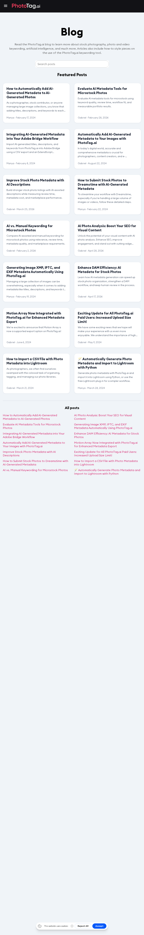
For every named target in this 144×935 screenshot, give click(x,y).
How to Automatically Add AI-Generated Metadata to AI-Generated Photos (30, 416)
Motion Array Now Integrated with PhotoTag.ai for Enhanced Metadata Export (106, 444)
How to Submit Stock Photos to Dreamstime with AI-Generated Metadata (35, 462)
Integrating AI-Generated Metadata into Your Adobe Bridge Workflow (33, 435)
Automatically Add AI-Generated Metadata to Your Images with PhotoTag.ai (34, 444)
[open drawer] (5, 6)
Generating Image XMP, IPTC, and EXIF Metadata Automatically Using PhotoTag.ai (103, 426)
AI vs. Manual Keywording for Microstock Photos (35, 470)
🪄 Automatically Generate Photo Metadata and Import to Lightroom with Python (107, 471)
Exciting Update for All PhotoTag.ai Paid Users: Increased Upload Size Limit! (105, 453)
